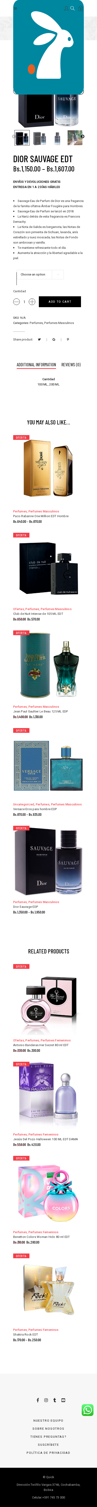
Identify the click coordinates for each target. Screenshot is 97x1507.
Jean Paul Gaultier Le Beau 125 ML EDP (40, 711)
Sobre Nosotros (48, 1428)
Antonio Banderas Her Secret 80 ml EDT (41, 1045)
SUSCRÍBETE (48, 1444)
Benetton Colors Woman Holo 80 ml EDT (41, 1237)
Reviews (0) (71, 364)
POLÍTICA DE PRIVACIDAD (48, 1452)
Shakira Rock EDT (25, 1334)
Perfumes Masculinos (59, 323)
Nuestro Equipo (48, 1420)
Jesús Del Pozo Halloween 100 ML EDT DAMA (45, 1139)
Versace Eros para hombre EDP (35, 809)
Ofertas (18, 609)
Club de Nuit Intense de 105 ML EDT (38, 614)
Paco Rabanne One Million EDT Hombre (41, 516)
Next (82, 136)
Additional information (36, 364)
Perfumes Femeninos (56, 1040)
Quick (50, 1477)
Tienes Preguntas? (48, 1436)
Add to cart (59, 302)
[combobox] (40, 274)
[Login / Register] (66, 8)
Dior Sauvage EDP (25, 906)
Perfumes (36, 323)
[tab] (36, 365)
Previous (14, 136)
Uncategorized (23, 804)
